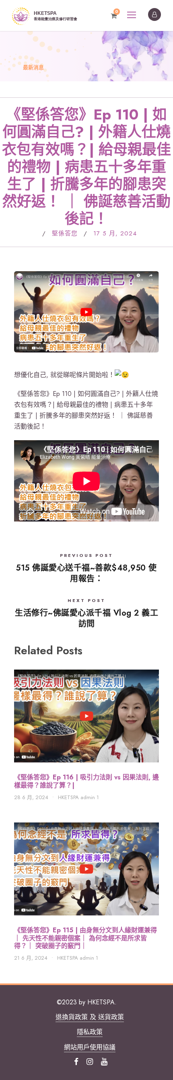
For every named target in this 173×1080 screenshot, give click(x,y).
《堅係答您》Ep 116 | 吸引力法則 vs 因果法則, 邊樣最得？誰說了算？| (86, 781)
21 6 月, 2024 (30, 958)
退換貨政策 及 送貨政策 (90, 1017)
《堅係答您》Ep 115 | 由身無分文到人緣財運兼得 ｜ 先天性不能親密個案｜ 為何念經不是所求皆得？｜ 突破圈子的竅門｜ (85, 937)
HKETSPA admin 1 (78, 797)
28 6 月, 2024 (31, 797)
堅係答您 (65, 233)
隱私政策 (90, 1032)
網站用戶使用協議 (89, 1047)
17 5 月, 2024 (115, 233)
